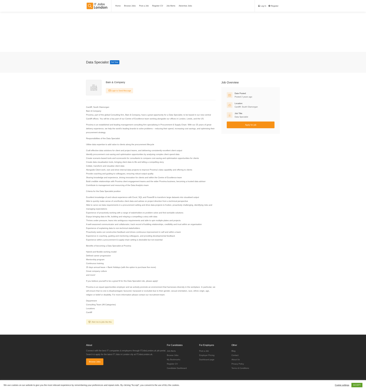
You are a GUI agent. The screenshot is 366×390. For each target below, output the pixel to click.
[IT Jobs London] (97, 6)
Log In (263, 6)
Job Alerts (170, 6)
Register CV (157, 6)
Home (118, 6)
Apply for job (250, 125)
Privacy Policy (237, 364)
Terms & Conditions (240, 368)
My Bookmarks (173, 359)
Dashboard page (206, 359)
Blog (233, 351)
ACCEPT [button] (357, 385)
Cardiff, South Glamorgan (246, 107)
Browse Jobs (130, 6)
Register (274, 6)
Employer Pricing (206, 355)
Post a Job (144, 6)
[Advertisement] (86, 32)
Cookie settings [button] (342, 385)
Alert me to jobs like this (102, 322)
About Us (235, 359)
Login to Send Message (121, 91)
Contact (234, 355)
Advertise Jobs (185, 6)
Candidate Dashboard (177, 368)
